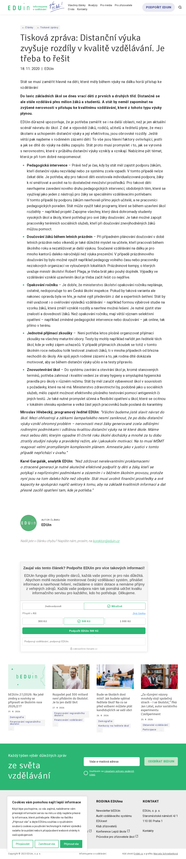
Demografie (17, 717)
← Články (27, 27)
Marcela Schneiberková (165, 853)
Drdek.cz (138, 853)
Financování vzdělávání (68, 720)
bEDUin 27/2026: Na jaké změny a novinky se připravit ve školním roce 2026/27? (26, 700)
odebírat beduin (161, 761)
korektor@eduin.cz (106, 541)
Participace (149, 729)
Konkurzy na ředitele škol (113, 726)
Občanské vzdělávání (155, 725)
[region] (47, 824)
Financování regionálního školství (25, 723)
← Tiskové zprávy (47, 27)
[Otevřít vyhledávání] (180, 7)
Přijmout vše (71, 844)
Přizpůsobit (22, 844)
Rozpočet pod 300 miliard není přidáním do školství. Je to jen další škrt (70, 698)
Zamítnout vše (46, 844)
